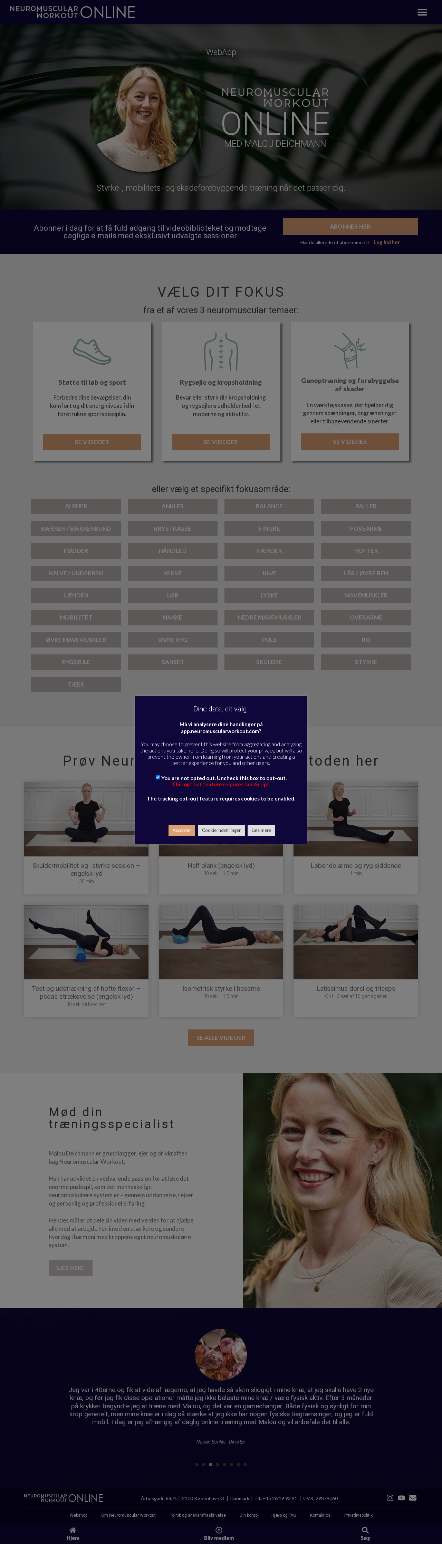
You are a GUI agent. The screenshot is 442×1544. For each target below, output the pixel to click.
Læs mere (261, 830)
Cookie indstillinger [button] (221, 830)
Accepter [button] (182, 830)
